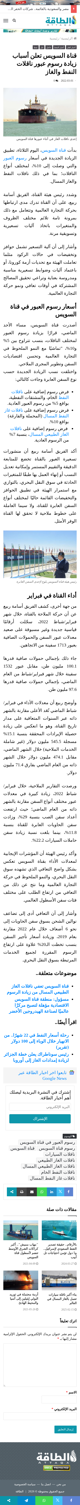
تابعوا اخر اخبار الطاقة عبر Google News (42, 1075)
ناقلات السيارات (60, 1154)
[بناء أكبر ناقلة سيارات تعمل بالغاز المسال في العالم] (59, 1280)
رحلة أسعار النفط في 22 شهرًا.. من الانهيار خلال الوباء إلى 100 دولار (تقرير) (36, 1041)
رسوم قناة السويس (57, 1148)
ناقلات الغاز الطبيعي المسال (49, 1166)
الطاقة (20, 1491)
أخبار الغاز (71, 47)
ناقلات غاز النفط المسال (52, 1178)
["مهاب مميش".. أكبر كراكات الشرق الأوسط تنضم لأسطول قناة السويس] (20, 1230)
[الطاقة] (61, 20)
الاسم (71, 1392)
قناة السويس (54, 150)
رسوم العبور (15, 157)
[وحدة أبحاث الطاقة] (40, 30)
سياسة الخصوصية (25, 1484)
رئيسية (54, 38)
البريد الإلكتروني (64, 1409)
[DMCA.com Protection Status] (56, 1468)
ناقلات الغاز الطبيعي (56, 1160)
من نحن (61, 1484)
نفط (36, 47)
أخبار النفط (59, 47)
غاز (42, 47)
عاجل (48, 47)
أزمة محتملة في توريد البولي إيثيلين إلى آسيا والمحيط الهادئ (24, 1299)
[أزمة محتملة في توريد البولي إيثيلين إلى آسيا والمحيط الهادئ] (20, 1280)
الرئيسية (67, 38)
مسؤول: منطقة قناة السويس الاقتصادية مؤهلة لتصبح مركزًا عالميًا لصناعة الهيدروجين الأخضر (39, 1005)
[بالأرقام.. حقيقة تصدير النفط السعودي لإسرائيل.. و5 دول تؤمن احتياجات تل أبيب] (59, 1230)
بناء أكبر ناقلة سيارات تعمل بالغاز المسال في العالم (62, 1299)
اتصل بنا (46, 1484)
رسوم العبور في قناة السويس (47, 1142)
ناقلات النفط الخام (58, 1172)
